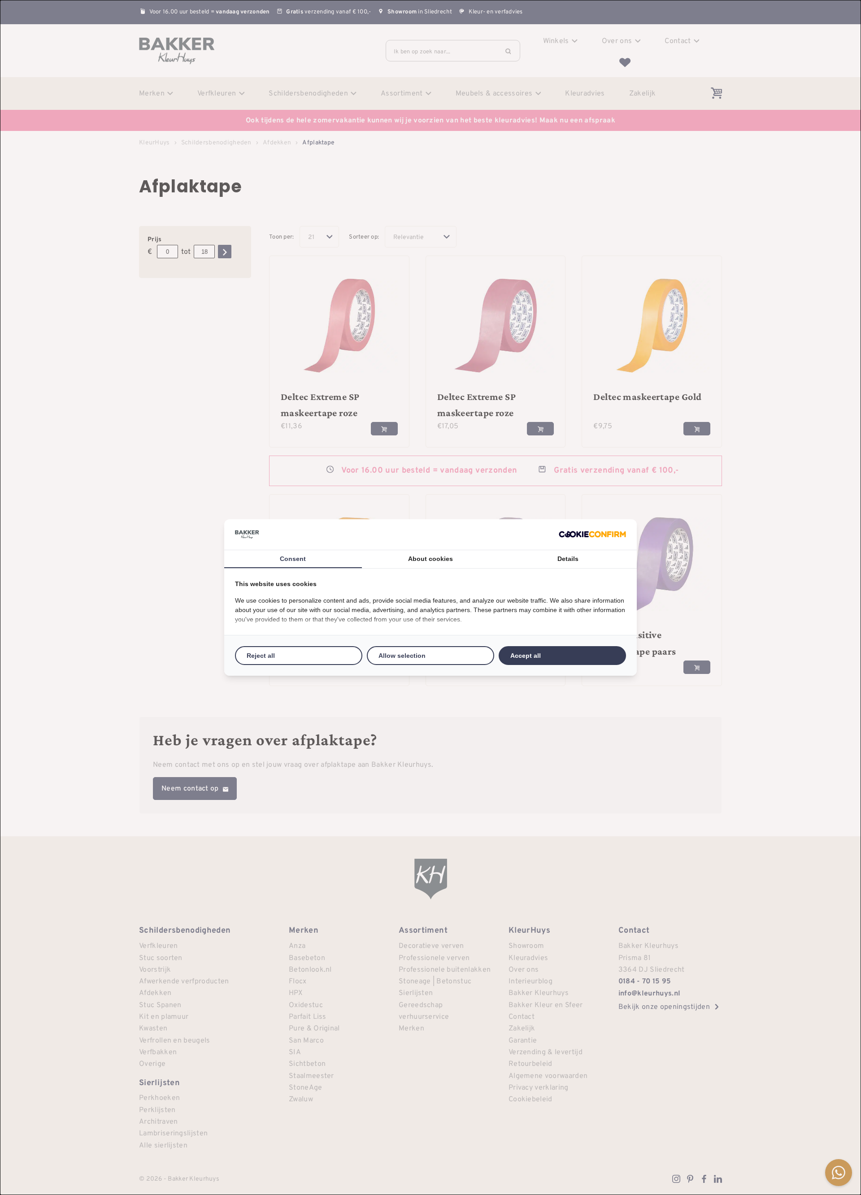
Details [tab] (567, 558)
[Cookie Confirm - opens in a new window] (592, 534)
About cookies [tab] (430, 558)
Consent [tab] (293, 558)
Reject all (261, 655)
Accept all (525, 655)
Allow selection (402, 655)
